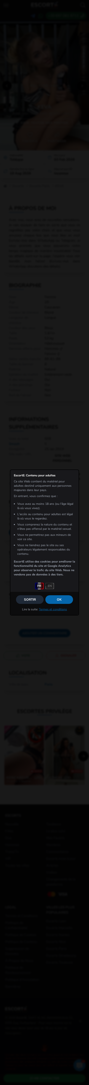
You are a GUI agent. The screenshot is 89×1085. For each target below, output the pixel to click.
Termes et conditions (53, 609)
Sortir (30, 599)
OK (59, 599)
